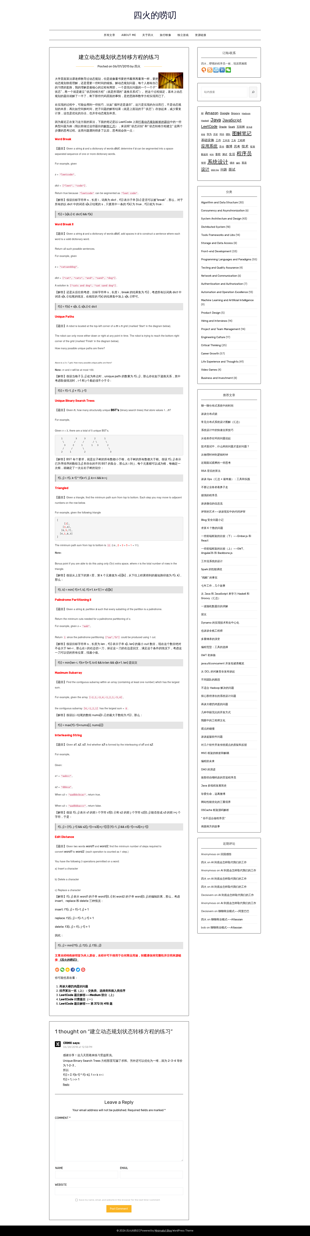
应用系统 (209, 146)
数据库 (204, 154)
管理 (203, 163)
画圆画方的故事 (210, 826)
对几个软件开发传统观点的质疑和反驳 (224, 744)
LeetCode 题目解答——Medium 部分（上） (87, 995)
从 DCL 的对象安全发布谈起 (218, 671)
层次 (203, 614)
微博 (229, 146)
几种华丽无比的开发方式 (216, 712)
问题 (223, 169)
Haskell (205, 120)
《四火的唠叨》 (68, 959)
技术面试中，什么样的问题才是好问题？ (225, 446)
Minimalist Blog (163, 1230)
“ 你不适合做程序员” (213, 818)
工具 (233, 140)
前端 (203, 134)
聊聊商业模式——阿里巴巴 (233, 911)
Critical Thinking (211, 345)
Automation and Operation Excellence (224, 292)
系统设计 (217, 162)
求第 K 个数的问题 (212, 528)
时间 (212, 154)
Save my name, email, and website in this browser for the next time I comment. (119, 1200)
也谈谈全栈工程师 (212, 630)
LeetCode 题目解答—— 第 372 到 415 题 (85, 1003)
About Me (128, 35)
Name (59, 1168)
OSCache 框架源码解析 (215, 810)
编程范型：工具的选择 (214, 647)
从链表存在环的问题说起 (216, 438)
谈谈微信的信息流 (212, 503)
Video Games (209, 369)
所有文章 (109, 35)
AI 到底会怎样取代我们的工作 (229, 862)
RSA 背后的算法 (210, 470)
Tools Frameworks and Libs (218, 235)
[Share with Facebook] (73, 969)
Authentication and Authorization (222, 283)
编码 (238, 163)
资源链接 (200, 35)
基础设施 (207, 140)
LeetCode (209, 126)
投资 (252, 146)
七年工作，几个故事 (213, 585)
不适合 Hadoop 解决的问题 (217, 688)
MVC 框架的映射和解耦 (215, 753)
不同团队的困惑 (210, 679)
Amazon (211, 113)
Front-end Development (216, 251)
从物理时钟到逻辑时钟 (214, 454)
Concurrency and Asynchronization (223, 210)
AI (202, 113)
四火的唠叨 (155, 14)
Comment (63, 1118)
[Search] (253, 92)
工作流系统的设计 (212, 561)
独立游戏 (183, 35)
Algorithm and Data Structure (219, 202)
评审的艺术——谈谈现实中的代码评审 (223, 511)
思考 (237, 146)
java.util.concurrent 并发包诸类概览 (222, 663)
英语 (244, 162)
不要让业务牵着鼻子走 (214, 487)
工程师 (241, 140)
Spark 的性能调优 (211, 569)
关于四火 (147, 35)
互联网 (241, 126)
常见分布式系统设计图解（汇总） (221, 422)
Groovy (235, 113)
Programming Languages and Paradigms (226, 259)
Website (61, 1184)
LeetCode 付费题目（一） (76, 999)
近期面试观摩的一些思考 (216, 462)
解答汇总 (109, 126)
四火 (137, 66)
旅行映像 (165, 35)
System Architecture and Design (221, 218)
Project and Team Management (220, 329)
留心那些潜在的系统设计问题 (218, 696)
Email (124, 1168)
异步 (221, 146)
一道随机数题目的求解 (214, 606)
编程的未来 (208, 761)
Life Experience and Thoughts (220, 361)
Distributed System (213, 227)
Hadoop (246, 113)
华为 (209, 134)
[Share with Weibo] (57, 969)
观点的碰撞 (208, 728)
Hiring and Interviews (214, 320)
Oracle (223, 126)
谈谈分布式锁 (209, 414)
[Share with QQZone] (67, 969)
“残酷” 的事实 (209, 577)
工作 (218, 140)
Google (224, 113)
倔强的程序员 (209, 495)
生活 (232, 154)
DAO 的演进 (208, 769)
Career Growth (210, 353)
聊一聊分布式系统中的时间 (217, 405)
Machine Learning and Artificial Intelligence (227, 300)
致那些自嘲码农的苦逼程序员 (218, 777)
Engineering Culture (213, 337)
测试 (224, 154)
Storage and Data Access (217, 243)
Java (215, 120)
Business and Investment (217, 378)
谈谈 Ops (215, 170)
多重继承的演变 (210, 639)
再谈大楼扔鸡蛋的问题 (73, 986)
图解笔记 (242, 133)
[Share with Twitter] (78, 969)
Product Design (210, 312)
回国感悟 (226, 854)
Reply (66, 1084)
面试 (232, 169)
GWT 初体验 (208, 655)
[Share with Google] (83, 969)
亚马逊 (249, 127)
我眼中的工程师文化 (213, 720)
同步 (222, 134)
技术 (245, 146)
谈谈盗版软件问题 (212, 736)
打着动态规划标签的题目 (154, 122)
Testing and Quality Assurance (220, 267)
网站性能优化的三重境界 (216, 802)
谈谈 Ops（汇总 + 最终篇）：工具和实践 (225, 479)
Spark (231, 126)
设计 (205, 169)
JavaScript (231, 120)
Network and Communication (219, 275)
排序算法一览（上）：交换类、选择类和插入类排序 (92, 990)
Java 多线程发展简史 (214, 785)
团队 (228, 134)
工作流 (226, 140)
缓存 (232, 163)
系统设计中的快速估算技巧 (217, 430)
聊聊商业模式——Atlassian (227, 919)
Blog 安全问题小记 (212, 520)
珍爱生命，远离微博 (213, 793)
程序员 (244, 153)
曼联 (218, 154)
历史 (215, 134)
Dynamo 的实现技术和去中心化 (220, 622)
